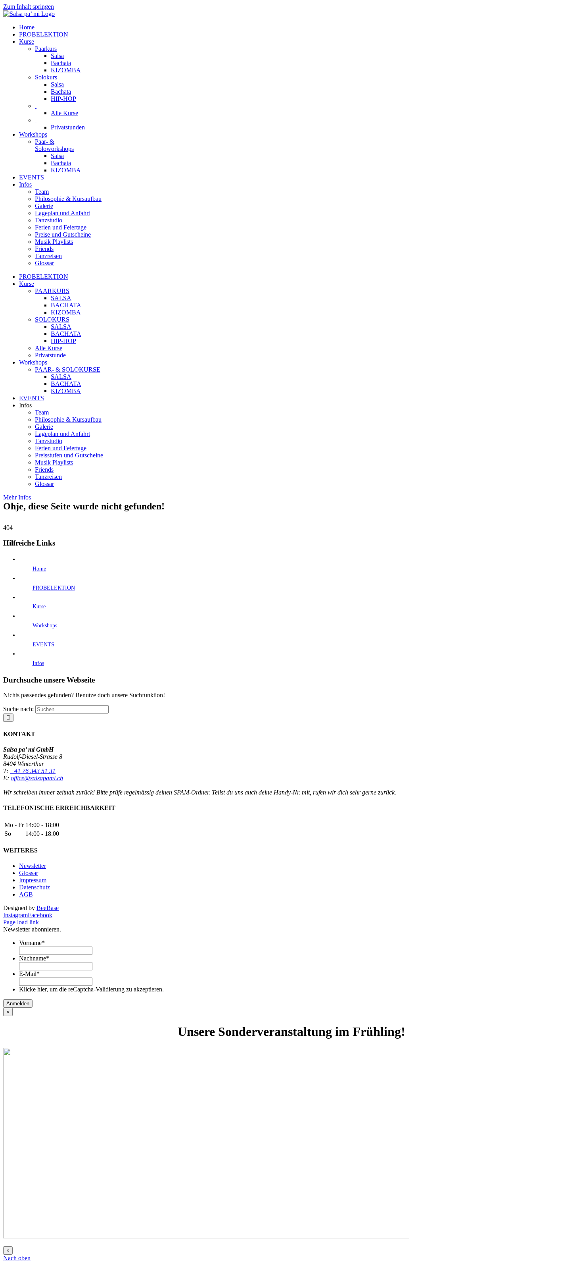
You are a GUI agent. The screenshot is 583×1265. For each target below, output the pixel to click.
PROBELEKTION (54, 588)
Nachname (34, 958)
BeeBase (47, 907)
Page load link (21, 922)
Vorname (32, 942)
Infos (38, 663)
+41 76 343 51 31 (33, 770)
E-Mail (29, 973)
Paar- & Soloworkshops (54, 145)
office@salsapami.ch (37, 778)
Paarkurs (46, 48)
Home (39, 569)
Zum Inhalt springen (28, 6)
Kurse (39, 606)
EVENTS (43, 645)
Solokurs (46, 77)
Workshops (45, 626)
